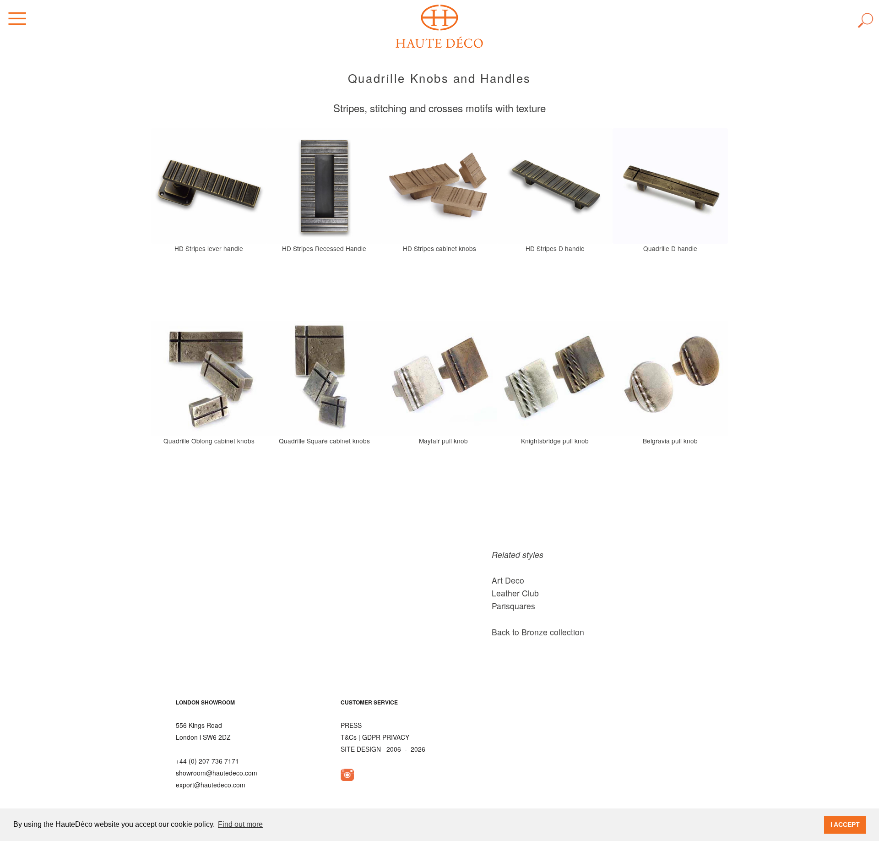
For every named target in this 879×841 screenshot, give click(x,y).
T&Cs (349, 737)
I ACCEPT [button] (845, 824)
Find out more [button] (240, 824)
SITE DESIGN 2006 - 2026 (383, 749)
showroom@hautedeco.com (216, 772)
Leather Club (515, 593)
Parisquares (513, 606)
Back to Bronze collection (538, 632)
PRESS (351, 725)
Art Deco (508, 580)
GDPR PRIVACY (385, 737)
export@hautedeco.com (210, 784)
